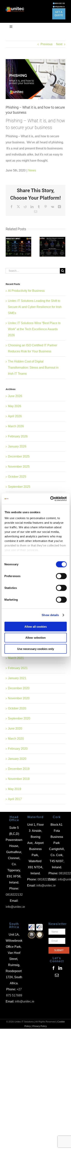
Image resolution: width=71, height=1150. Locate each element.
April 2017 (15, 799)
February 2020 (18, 748)
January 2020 (17, 758)
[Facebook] (53, 968)
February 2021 (18, 668)
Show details (50, 615)
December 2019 (19, 768)
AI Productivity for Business (26, 290)
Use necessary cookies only (35, 648)
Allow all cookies (35, 626)
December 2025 (19, 456)
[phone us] (58, 3)
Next (59, 44)
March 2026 (16, 426)
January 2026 (17, 446)
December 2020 (19, 688)
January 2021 (17, 678)
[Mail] (57, 975)
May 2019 (14, 789)
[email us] (58, 6)
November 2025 (19, 466)
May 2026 (14, 406)
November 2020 (19, 698)
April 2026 (15, 416)
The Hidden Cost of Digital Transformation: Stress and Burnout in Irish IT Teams (33, 367)
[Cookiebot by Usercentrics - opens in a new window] (50, 498)
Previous (46, 44)
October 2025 (17, 476)
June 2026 (15, 396)
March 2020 (16, 738)
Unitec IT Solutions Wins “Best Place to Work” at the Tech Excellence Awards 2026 (34, 329)
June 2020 (15, 728)
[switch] (61, 576)
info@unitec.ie (15, 906)
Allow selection (35, 637)
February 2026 (18, 436)
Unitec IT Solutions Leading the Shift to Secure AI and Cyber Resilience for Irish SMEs (35, 307)
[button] (8, 247)
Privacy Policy (39, 1026)
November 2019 (19, 778)
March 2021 (16, 658)
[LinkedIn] (60, 968)
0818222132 (14, 894)
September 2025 (19, 486)
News (32, 170)
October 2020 (17, 708)
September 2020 (19, 718)
